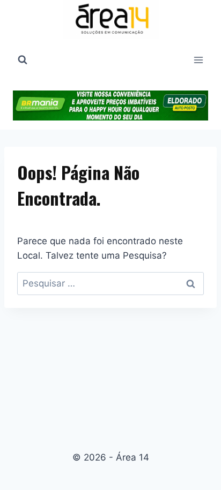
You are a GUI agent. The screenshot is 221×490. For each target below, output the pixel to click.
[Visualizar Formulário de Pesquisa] (22, 60)
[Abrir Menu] (198, 59)
